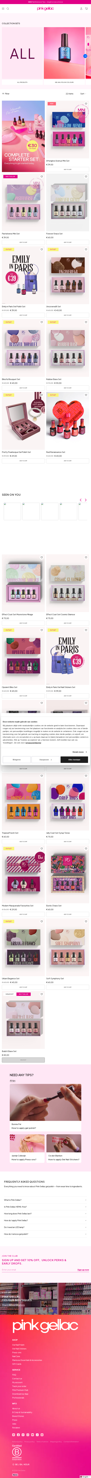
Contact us (17, 1378)
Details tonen (78, 752)
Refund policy (17, 1442)
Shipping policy (56, 1442)
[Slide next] (85, 56)
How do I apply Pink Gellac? (16, 1220)
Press (14, 1420)
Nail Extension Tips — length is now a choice (45, 2)
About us (16, 1408)
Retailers (16, 1427)
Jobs (14, 1423)
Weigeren (17, 760)
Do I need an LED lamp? (14, 1227)
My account (17, 1382)
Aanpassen (44, 760)
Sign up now (83, 1270)
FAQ (14, 1374)
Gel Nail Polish (18, 1345)
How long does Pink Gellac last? (18, 1213)
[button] (83, 93)
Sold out (23, 1060)
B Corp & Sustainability (22, 1412)
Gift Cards (16, 1364)
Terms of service (42, 1442)
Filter (7, 93)
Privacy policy (29, 1442)
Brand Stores (18, 1416)
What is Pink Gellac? (12, 1200)
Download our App (20, 1394)
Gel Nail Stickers (19, 1348)
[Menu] (3, 8)
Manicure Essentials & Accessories (27, 1360)
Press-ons (16, 1352)
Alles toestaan (74, 760)
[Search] (8, 8)
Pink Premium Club (20, 1390)
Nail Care (16, 1356)
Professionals (18, 1397)
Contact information (71, 1442)
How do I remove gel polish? (16, 1234)
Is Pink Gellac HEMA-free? (15, 1206)
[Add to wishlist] (86, 104)
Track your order (19, 1386)
